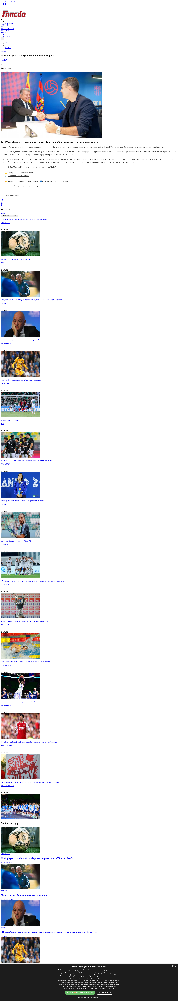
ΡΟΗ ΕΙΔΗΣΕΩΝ (7, 23)
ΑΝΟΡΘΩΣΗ (5, 891)
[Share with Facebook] (2, 200)
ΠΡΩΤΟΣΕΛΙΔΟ (7, 2)
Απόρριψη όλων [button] (105, 992)
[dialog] (89, 982)
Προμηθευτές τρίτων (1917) (86, 978)
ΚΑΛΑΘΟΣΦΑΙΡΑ (7, 29)
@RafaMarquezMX (15, 167)
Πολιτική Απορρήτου (108, 988)
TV (14, 2)
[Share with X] (2, 203)
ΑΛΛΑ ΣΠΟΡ (5, 30)
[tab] (6, 216)
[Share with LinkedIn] (2, 205)
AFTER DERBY (6, 36)
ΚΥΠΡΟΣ (4, 25)
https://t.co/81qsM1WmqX (18, 176)
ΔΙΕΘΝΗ (4, 27)
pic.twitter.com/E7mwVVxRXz (56, 181)
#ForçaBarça (34, 181)
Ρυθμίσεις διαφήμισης (92, 986)
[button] (89, 997)
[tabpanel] (89, 518)
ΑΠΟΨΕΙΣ (4, 34)
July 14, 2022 (37, 186)
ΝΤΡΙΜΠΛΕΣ (5, 32)
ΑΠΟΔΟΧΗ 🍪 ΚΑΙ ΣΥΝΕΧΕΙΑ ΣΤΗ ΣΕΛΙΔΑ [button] (80, 992)
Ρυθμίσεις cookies (95, 988)
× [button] (175, 966)
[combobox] (173, 966)
